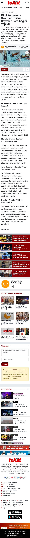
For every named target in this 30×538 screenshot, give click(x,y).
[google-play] (15, 517)
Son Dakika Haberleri (9, 493)
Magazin (23, 506)
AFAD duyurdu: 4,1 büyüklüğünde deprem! (7, 337)
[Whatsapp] (24, 477)
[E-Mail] (12, 286)
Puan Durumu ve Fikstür (10, 490)
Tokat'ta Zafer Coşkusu (20, 397)
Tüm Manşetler (7, 492)
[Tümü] (28, 389)
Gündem (11, 12)
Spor (21, 7)
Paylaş (5, 69)
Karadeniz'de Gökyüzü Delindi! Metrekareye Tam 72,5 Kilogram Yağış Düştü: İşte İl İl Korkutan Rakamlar (20, 439)
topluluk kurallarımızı (18, 370)
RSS (4, 528)
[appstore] (15, 512)
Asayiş (26, 7)
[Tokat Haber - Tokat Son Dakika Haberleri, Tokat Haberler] (14, 2)
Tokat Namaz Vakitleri (9, 486)
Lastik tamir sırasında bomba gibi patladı (20, 405)
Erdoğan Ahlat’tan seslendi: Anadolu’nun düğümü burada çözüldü (22, 338)
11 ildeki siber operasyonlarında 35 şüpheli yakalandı (20, 414)
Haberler (4, 12)
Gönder (5, 364)
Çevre (15, 418)
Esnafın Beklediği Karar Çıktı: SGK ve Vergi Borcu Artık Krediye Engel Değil (7, 307)
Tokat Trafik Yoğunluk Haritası (11, 488)
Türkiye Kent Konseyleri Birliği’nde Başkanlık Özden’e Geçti (22, 322)
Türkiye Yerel (12, 500)
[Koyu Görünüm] (25, 3)
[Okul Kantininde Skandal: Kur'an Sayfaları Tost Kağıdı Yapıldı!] (15, 58)
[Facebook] (5, 477)
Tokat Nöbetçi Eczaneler (10, 482)
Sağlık (15, 426)
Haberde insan (7, 502)
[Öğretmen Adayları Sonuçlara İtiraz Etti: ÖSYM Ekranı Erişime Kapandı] (7, 315)
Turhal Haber (6, 504)
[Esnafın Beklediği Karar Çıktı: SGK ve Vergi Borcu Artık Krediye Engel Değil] (7, 299)
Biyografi (15, 506)
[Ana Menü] (2, 2)
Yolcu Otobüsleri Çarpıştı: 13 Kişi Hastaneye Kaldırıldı (21, 306)
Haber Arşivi (6, 495)
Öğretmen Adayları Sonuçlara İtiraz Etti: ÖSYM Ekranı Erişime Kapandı (7, 322)
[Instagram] (15, 477)
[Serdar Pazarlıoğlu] (5, 284)
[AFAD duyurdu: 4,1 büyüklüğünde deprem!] (7, 331)
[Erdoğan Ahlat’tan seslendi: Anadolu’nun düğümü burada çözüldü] (22, 331)
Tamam (20, 535)
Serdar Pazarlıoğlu (16, 283)
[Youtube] (21, 477)
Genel (26, 500)
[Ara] (28, 3)
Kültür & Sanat (7, 506)
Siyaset (22, 504)
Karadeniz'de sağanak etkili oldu (19, 422)
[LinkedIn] (18, 477)
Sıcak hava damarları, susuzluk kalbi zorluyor (19, 430)
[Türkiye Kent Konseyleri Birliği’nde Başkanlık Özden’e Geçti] (22, 315)
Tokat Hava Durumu (8, 484)
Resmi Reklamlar (18, 502)
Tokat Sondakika (6, 7)
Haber (16, 7)
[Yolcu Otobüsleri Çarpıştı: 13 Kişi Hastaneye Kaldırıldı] (22, 299)
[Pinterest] (12, 477)
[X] (9, 477)
